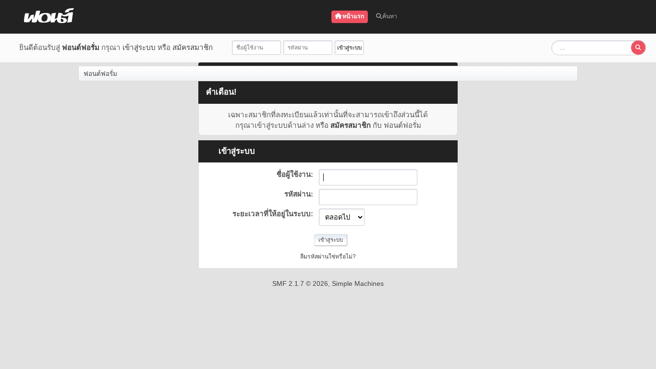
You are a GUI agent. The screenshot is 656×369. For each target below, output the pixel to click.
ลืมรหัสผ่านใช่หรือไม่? (328, 256)
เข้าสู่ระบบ (139, 47)
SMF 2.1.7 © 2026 (300, 283)
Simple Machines (358, 283)
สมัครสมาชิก (192, 47)
